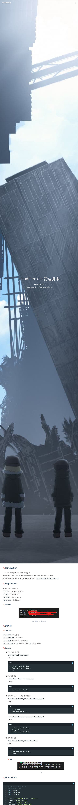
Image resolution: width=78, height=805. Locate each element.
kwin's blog (6, 3)
